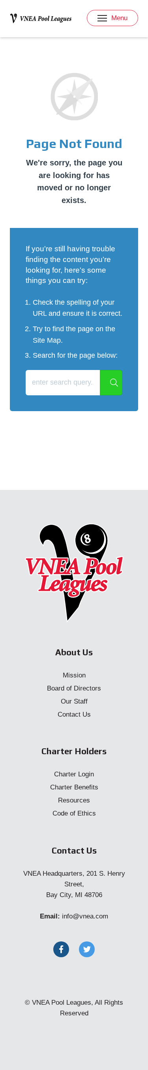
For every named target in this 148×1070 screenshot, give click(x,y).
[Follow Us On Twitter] (87, 949)
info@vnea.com (85, 916)
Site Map (47, 340)
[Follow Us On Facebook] (61, 949)
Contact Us (74, 714)
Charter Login (74, 774)
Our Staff (74, 701)
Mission (74, 675)
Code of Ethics (74, 813)
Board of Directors (74, 688)
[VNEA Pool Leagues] (40, 18)
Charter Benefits (74, 787)
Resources (74, 800)
